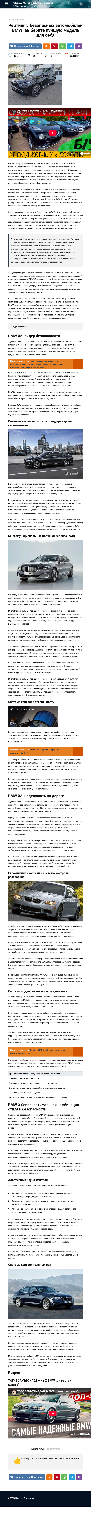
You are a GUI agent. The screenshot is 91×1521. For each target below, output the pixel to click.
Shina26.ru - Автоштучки (33, 3)
